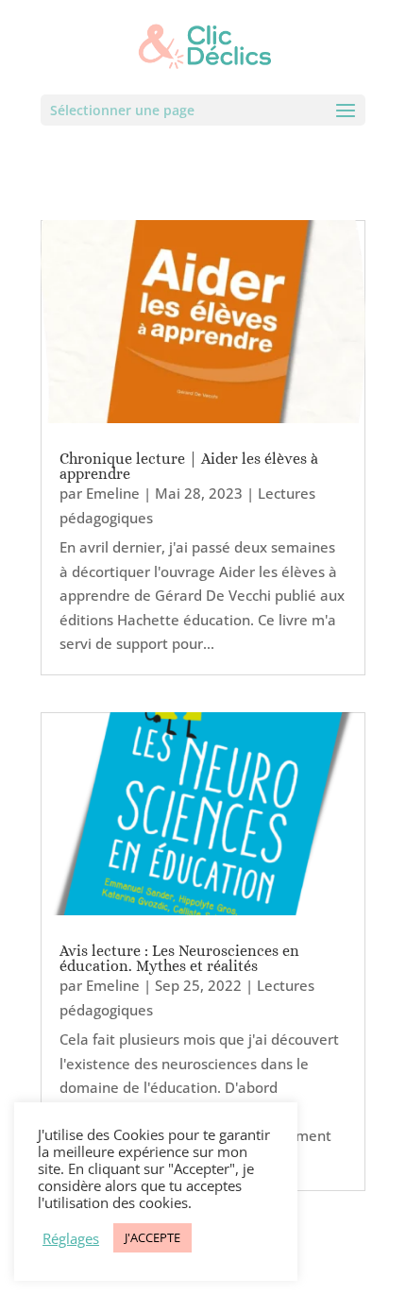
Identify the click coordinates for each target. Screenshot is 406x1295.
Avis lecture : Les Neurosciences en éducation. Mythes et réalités (179, 958)
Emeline (113, 493)
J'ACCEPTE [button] (152, 1237)
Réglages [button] (70, 1238)
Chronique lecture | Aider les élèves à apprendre (188, 466)
